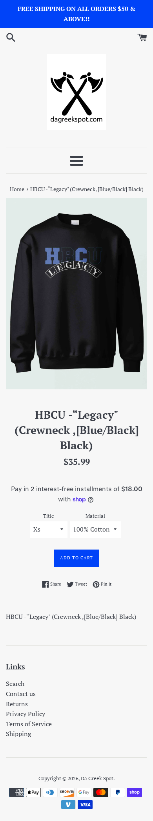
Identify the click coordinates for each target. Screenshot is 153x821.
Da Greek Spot (97, 778)
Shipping (18, 733)
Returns (17, 704)
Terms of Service (29, 724)
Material (95, 516)
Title (48, 516)
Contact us (21, 693)
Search (15, 683)
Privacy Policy (25, 713)
